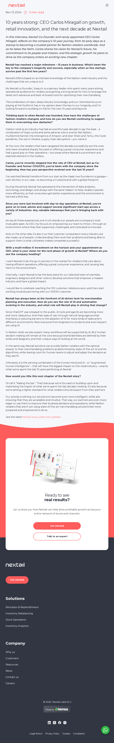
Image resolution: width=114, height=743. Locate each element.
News (9, 670)
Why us (10, 652)
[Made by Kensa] (57, 709)
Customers (12, 658)
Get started (57, 525)
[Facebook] (59, 722)
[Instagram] (64, 722)
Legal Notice (35, 733)
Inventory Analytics (17, 626)
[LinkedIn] (49, 722)
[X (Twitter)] (54, 722)
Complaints (79, 733)
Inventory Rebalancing (19, 613)
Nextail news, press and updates (41, 417)
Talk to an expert (57, 536)
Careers (10, 683)
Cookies (66, 733)
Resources (12, 664)
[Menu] (107, 5)
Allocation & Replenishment (22, 607)
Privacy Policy (52, 733)
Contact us (12, 677)
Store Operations (16, 619)
